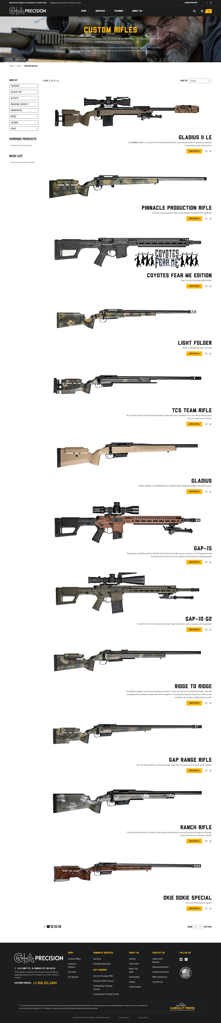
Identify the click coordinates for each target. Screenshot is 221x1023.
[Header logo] (27, 11)
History (132, 959)
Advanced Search (160, 967)
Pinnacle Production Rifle (177, 208)
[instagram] (211, 3)
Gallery (132, 982)
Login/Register (190, 2)
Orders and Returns (157, 960)
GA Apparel (73, 977)
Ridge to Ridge (193, 686)
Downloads (134, 977)
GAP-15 (203, 548)
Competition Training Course (102, 987)
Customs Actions (72, 965)
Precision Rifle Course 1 (104, 981)
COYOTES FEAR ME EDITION (179, 275)
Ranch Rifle (196, 827)
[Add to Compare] (210, 151)
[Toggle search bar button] (194, 11)
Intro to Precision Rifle (103, 976)
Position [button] (193, 81)
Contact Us (157, 982)
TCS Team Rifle (192, 410)
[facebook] (207, 3)
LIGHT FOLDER (195, 343)
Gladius (201, 481)
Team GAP (134, 964)
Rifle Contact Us (159, 977)
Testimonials (135, 987)
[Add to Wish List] (206, 151)
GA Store (72, 972)
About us (137, 11)
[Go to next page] (59, 926)
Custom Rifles (74, 959)
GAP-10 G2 (198, 619)
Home (11, 66)
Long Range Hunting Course (106, 994)
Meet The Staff (133, 970)
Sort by (184, 80)
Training (118, 11)
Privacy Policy (124, 1018)
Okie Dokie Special (187, 898)
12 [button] (196, 927)
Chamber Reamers (101, 964)
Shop (83, 11)
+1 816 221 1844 (45, 983)
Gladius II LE (195, 137)
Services (100, 11)
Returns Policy (143, 1018)
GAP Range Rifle (190, 760)
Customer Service (160, 972)
